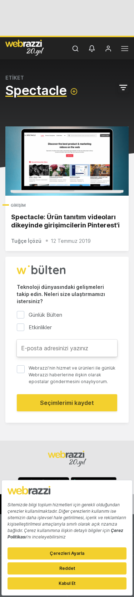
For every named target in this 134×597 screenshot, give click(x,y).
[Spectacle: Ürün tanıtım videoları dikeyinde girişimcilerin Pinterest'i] (67, 161)
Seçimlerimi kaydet (67, 402)
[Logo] (24, 47)
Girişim (18, 205)
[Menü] (124, 49)
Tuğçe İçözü (26, 241)
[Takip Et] (74, 91)
